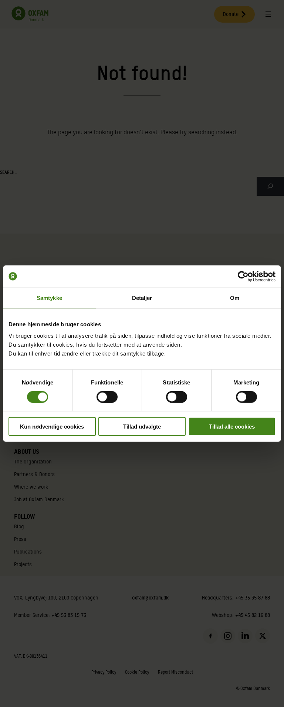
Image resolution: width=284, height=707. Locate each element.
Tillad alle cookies (232, 426)
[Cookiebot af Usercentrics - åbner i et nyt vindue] (243, 276)
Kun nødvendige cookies (52, 426)
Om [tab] (234, 297)
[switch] (107, 397)
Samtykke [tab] (49, 297)
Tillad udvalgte (142, 426)
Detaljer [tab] (142, 297)
